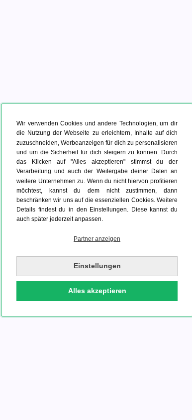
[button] (97, 239)
